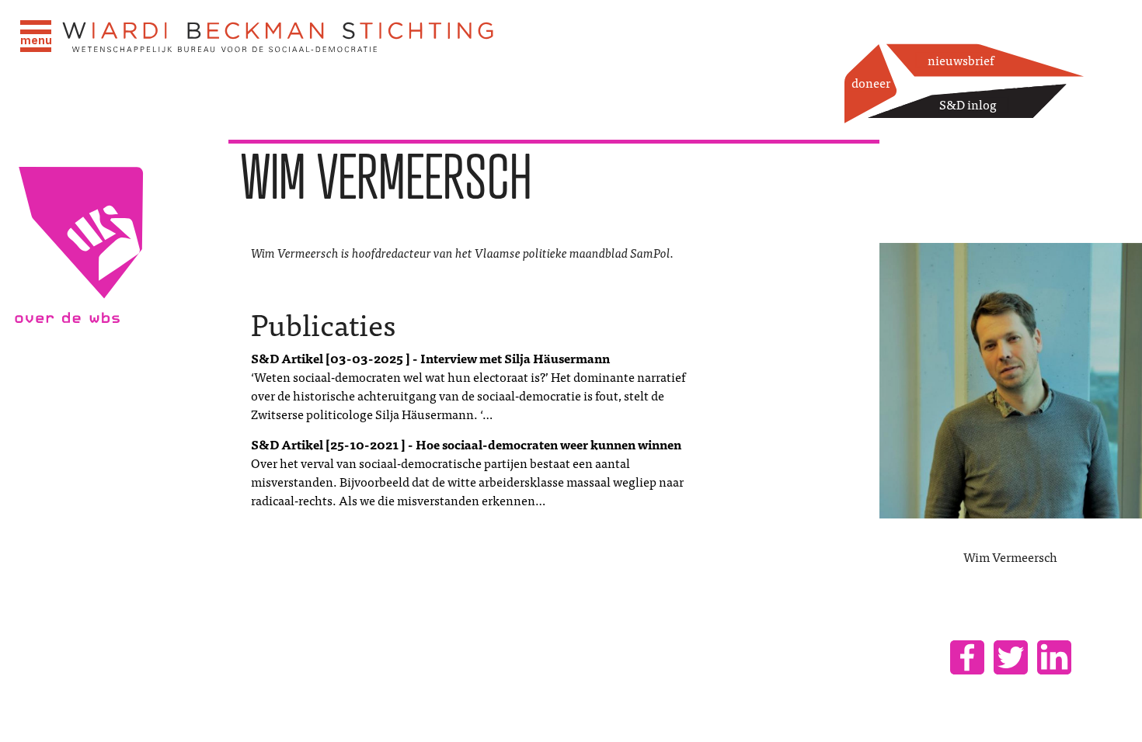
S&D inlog (968, 104)
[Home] (279, 38)
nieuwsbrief (961, 60)
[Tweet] (1011, 657)
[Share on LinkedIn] (1054, 657)
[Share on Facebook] (967, 657)
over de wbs (114, 440)
